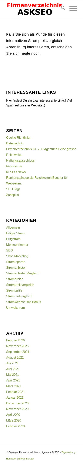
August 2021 (15, 357)
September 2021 (17, 351)
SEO (9, 250)
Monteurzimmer (17, 244)
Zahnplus (12, 195)
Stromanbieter (16, 267)
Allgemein (13, 227)
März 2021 (13, 386)
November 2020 (17, 409)
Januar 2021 (14, 397)
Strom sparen (15, 262)
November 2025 (17, 346)
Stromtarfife (14, 290)
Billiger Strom (15, 233)
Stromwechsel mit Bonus (23, 302)
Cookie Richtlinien (18, 137)
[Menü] (71, 8)
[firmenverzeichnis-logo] (34, 8)
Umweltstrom (15, 307)
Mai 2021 (12, 374)
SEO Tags (13, 189)
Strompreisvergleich (20, 284)
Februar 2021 (15, 392)
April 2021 (13, 380)
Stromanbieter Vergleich (22, 273)
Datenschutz (15, 143)
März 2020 (13, 420)
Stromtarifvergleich (19, 296)
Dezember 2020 (17, 403)
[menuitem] (61, 8)
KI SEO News (16, 172)
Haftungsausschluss (20, 160)
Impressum (14, 166)
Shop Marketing (17, 256)
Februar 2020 (15, 426)
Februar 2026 (15, 340)
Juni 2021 (13, 369)
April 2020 (13, 414)
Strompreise (14, 279)
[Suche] (61, 8)
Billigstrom (13, 239)
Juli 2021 (12, 363)
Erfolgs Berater (26, 458)
